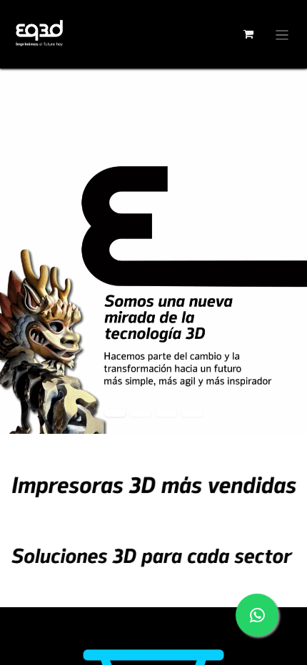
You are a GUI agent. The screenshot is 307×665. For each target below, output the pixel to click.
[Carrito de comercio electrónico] (248, 34)
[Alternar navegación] (282, 34)
